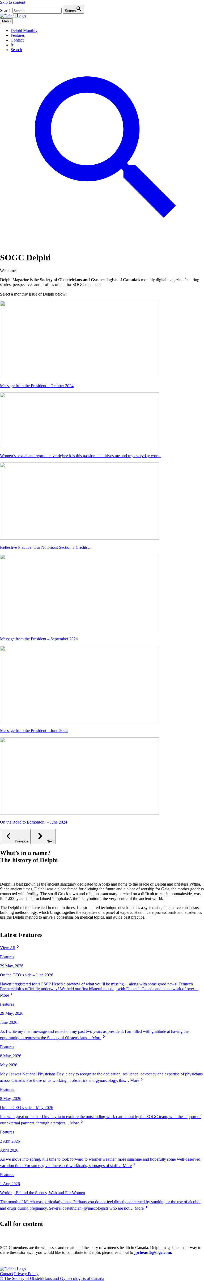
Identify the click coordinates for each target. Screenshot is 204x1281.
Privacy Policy (26, 1273)
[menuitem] (12, 45)
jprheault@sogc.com (152, 1252)
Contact (17, 40)
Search (5, 10)
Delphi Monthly (24, 30)
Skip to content (12, 2)
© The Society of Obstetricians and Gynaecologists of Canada (52, 1278)
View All (7, 948)
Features (18, 35)
